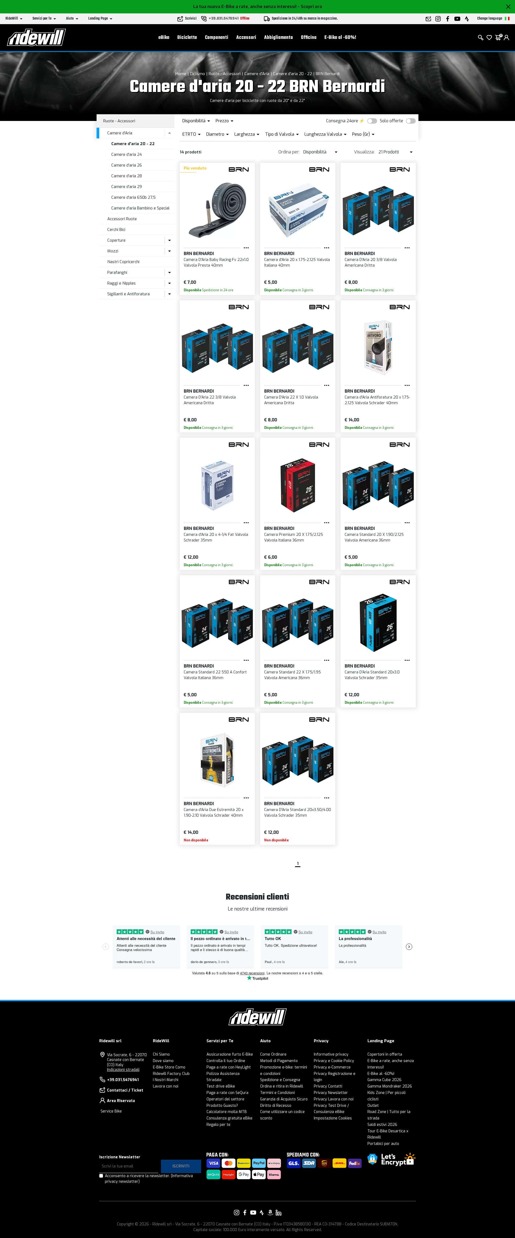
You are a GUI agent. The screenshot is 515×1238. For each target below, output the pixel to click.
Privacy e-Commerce (332, 1067)
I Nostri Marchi (165, 1079)
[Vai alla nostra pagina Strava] (262, 1212)
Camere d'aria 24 (126, 154)
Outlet (373, 1105)
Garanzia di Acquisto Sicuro (284, 1099)
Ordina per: (288, 152)
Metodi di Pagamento (279, 1060)
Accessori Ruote (122, 219)
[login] (506, 37)
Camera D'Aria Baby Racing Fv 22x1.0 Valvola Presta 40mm (216, 262)
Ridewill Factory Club (171, 1073)
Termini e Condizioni (277, 1092)
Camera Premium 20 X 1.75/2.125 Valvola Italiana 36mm (293, 537)
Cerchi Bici (116, 229)
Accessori (246, 38)
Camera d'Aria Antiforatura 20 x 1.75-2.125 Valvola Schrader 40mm (377, 400)
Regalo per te (218, 1124)
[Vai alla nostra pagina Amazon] (270, 1212)
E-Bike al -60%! (340, 38)
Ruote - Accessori (225, 73)
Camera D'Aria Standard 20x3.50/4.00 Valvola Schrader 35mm (297, 812)
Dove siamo (163, 1060)
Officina (309, 38)
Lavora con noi (165, 1086)
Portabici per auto (383, 1143)
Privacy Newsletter (331, 1092)
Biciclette (187, 38)
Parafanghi (117, 272)
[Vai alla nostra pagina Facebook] (245, 1212)
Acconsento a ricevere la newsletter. (149, 1178)
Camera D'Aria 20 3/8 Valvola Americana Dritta (371, 262)
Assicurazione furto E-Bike (230, 1054)
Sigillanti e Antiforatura (128, 294)
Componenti (216, 38)
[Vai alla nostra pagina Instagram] (236, 1212)
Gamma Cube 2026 (384, 1079)
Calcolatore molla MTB (227, 1111)
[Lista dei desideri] (489, 37)
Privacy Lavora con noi (334, 1099)
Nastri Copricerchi (123, 261)
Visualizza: (364, 152)
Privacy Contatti (328, 1086)
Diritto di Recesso (275, 1105)
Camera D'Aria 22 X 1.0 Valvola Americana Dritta (291, 400)
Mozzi (112, 251)
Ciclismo (197, 73)
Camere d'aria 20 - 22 (292, 73)
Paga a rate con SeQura (227, 1092)
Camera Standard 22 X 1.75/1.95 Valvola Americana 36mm (292, 675)
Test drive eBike (221, 1086)
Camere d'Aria (256, 73)
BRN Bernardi (328, 73)
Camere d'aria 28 (126, 176)
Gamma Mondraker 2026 (389, 1086)
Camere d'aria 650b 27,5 (133, 197)
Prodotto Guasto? (222, 1105)
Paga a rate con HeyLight (229, 1067)
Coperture (116, 240)
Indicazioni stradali (123, 1069)
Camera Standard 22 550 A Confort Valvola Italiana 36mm (215, 675)
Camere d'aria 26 (126, 165)
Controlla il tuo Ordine (226, 1060)
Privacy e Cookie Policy (334, 1060)
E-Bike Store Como (169, 1067)
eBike (164, 38)
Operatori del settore (225, 1099)
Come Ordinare (273, 1054)
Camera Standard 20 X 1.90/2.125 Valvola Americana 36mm (374, 537)
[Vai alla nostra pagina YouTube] (253, 1212)
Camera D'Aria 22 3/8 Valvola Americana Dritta (210, 400)
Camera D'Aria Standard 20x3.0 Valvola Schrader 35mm (372, 675)
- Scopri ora (310, 6)
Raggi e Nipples (121, 283)
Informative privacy (331, 1054)
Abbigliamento (278, 38)
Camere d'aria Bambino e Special (140, 208)
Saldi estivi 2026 (382, 1124)
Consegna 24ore (342, 121)
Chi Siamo (161, 1054)
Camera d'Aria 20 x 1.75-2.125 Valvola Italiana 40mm (297, 262)
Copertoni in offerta (384, 1054)
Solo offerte (391, 121)
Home (180, 73)
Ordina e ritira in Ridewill (281, 1086)
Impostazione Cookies (333, 1118)
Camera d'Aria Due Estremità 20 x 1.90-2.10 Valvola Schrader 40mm (214, 812)
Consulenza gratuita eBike (229, 1118)
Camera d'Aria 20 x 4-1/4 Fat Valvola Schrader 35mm (216, 537)
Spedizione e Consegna (280, 1079)
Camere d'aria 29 (126, 186)
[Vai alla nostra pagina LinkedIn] (278, 1212)
